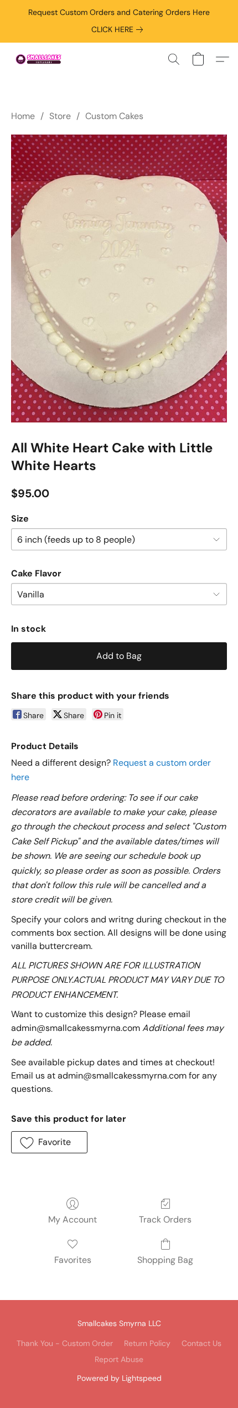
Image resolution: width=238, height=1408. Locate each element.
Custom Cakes (114, 116)
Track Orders (165, 1219)
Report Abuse (119, 1359)
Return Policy (147, 1343)
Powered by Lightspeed (119, 1378)
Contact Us (201, 1343)
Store (60, 116)
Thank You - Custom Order (65, 1343)
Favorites (72, 1260)
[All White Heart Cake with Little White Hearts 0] (119, 278)
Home (23, 116)
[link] (119, 29)
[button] (40, 59)
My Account (72, 1219)
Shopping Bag (165, 1260)
